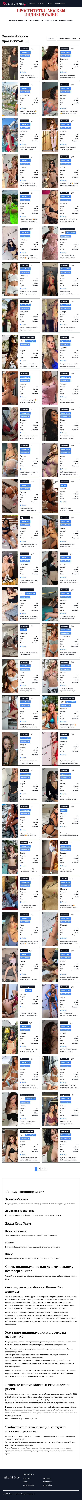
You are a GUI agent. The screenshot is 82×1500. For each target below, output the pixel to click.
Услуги (25, 1482)
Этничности (47, 1482)
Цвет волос (47, 1478)
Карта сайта (47, 1485)
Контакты (26, 1478)
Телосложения (28, 1485)
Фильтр (51, 38)
